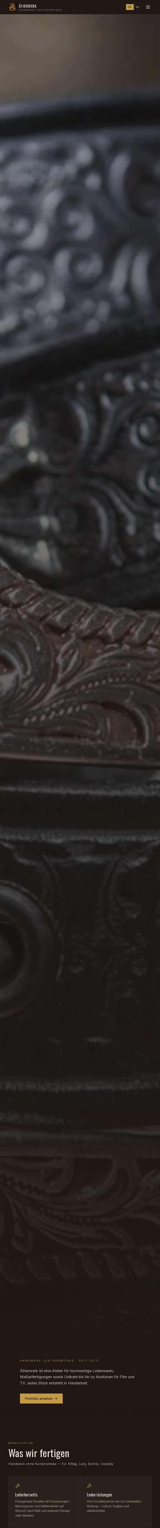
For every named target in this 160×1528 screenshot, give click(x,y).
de (130, 7)
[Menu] (148, 7)
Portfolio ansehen (39, 1398)
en (137, 7)
